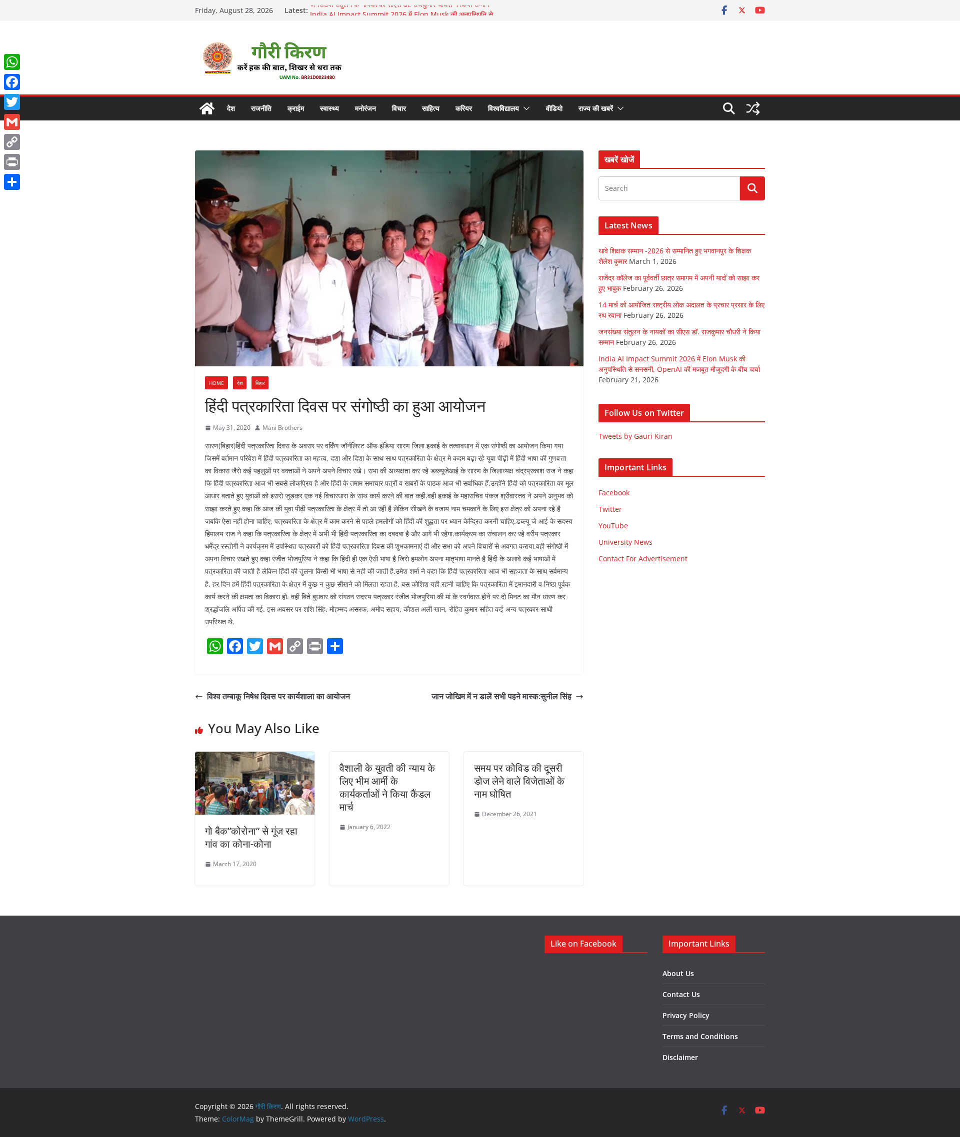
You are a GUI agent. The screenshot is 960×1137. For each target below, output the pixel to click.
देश (231, 108)
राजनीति (261, 108)
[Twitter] (12, 102)
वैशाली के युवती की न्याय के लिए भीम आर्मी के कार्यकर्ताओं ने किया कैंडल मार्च (387, 787)
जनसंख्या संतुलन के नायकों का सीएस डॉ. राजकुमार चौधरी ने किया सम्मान (400, 10)
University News (625, 542)
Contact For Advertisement (643, 558)
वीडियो (554, 108)
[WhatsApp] (12, 62)
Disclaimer (680, 1057)
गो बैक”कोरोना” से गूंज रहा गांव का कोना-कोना (251, 837)
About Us (678, 973)
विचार (399, 108)
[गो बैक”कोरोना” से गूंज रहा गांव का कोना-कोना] (254, 758)
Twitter (610, 509)
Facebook (614, 492)
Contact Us (681, 994)
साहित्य (431, 108)
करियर (464, 108)
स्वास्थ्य (329, 108)
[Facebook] (12, 82)
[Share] (12, 182)
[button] (524, 108)
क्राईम (296, 108)
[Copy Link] (12, 142)
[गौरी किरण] (207, 108)
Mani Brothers (282, 427)
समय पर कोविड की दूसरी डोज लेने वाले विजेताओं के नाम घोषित (519, 781)
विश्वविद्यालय (503, 108)
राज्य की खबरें (595, 108)
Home (216, 382)
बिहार (260, 382)
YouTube (613, 525)
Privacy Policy (686, 1015)
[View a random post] (753, 108)
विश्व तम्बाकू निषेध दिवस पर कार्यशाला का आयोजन (278, 696)
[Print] (12, 162)
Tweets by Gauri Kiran (635, 436)
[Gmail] (12, 122)
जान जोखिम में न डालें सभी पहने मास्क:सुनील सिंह (502, 696)
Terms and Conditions (700, 1036)
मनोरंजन (365, 108)
